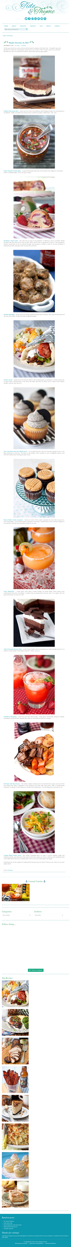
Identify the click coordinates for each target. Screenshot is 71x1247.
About (14, 26)
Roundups (10, 35)
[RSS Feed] (45, 18)
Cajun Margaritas (9, 591)
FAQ (41, 26)
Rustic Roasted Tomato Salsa (12, 171)
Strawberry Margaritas (10, 716)
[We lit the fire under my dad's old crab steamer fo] (18, 938)
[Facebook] (29, 18)
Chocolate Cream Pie (8, 1228)
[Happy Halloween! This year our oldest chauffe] (18, 958)
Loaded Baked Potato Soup (12, 855)
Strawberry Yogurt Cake (11, 240)
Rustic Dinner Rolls (8, 1223)
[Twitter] (26, 18)
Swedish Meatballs (9, 314)
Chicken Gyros (8, 380)
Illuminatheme (40, 1243)
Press (48, 26)
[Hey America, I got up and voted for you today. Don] (52, 938)
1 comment (23, 45)
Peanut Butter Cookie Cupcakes (13, 520)
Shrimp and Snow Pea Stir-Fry (10, 1226)
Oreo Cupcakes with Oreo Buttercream (15, 451)
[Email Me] (41, 18)
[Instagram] (38, 18)
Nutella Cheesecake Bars (11, 111)
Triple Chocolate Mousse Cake (13, 649)
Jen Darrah (24, 1243)
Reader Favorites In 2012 (19, 42)
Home (6, 26)
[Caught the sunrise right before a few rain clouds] (52, 958)
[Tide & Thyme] (30, 14)
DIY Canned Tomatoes (9, 1221)
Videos (57, 26)
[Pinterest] (35, 18)
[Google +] (32, 18)
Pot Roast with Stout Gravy (12, 784)
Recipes (23, 26)
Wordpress (53, 1243)
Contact (33, 26)
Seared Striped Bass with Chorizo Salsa (13, 1224)
